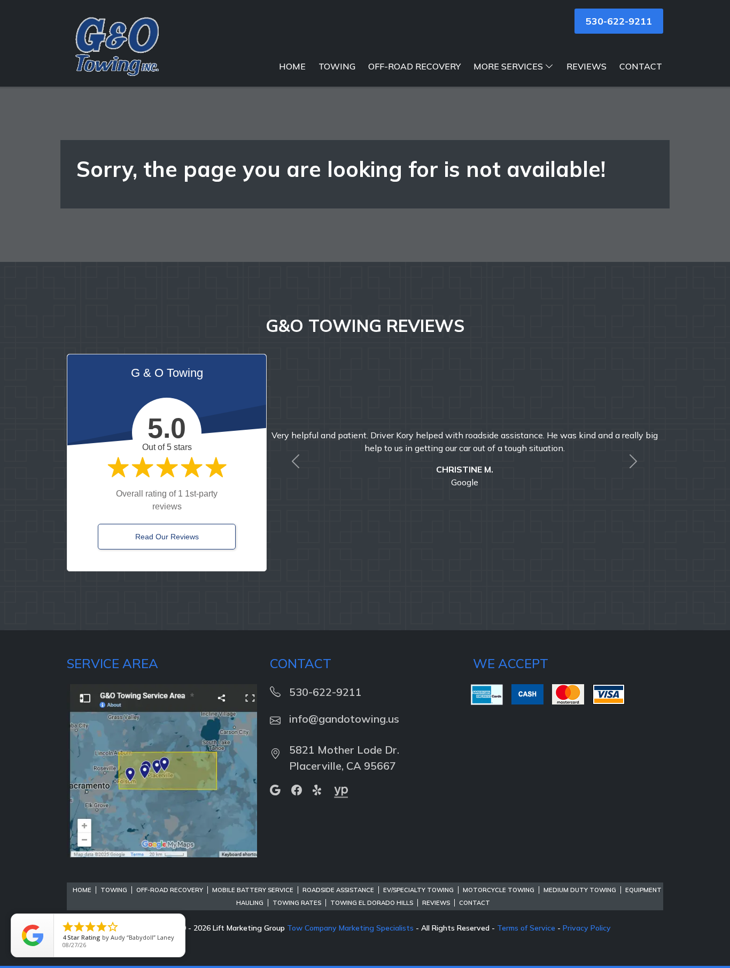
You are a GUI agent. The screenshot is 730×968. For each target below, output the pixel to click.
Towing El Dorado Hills (371, 903)
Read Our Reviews (167, 536)
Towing (337, 66)
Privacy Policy (587, 928)
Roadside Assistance (338, 890)
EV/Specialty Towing (418, 890)
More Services (508, 66)
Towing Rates (297, 903)
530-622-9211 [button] (619, 21)
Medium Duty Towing (579, 890)
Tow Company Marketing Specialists (350, 928)
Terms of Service (526, 928)
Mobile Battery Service (252, 890)
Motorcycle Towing (498, 890)
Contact (640, 66)
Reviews (586, 66)
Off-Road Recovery (414, 66)
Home (292, 66)
